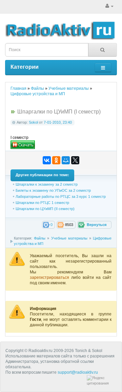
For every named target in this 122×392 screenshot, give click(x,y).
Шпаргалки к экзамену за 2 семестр (47, 184)
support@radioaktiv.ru (78, 372)
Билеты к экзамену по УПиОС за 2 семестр (53, 190)
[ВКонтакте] (47, 160)
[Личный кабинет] (109, 6)
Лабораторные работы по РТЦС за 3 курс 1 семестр (61, 196)
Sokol (33, 122)
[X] (75, 160)
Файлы (39, 238)
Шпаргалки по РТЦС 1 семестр (42, 203)
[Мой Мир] (66, 160)
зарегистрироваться (50, 277)
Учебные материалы (69, 238)
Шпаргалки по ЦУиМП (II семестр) (45, 209)
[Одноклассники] (56, 160)
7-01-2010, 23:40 (58, 122)
